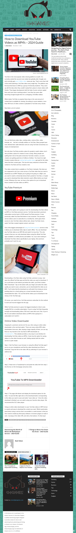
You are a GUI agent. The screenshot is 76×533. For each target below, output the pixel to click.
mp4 (17, 419)
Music (53, 193)
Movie (53, 191)
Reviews (39, 29)
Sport (52, 224)
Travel (53, 238)
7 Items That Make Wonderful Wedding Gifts (40, 467)
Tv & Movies (54, 241)
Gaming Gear (54, 160)
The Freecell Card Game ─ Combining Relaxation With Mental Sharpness (65, 88)
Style (52, 227)
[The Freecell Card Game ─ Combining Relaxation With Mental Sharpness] (55, 88)
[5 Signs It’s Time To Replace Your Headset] (26, 460)
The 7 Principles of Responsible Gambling (11, 466)
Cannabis (53, 121)
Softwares (54, 221)
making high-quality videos (27, 160)
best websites (55, 113)
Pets (52, 204)
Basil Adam (9, 45)
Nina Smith (54, 54)
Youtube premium (32, 419)
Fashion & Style (55, 143)
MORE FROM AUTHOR (23, 452)
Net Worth (54, 196)
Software (45, 29)
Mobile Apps (54, 188)
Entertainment (55, 141)
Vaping (53, 246)
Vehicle (53, 249)
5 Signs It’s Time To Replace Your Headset (26, 466)
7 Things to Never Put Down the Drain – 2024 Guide (38, 430)
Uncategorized (55, 243)
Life (52, 179)
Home (7, 29)
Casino (53, 129)
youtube (25, 419)
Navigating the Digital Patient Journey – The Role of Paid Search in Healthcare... (61, 50)
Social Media (54, 216)
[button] (70, 30)
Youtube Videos (41, 419)
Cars (52, 127)
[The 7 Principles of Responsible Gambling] (11, 460)
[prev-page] (45, 452)
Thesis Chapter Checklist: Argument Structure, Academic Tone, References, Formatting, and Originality (65, 70)
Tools (52, 235)
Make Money (54, 182)
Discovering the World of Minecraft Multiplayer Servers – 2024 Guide (13, 431)
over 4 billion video (21, 81)
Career (53, 124)
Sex (52, 210)
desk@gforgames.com (17, 500)
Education (32, 29)
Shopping (53, 213)
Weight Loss (54, 254)
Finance (53, 146)
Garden (53, 163)
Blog (52, 116)
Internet (53, 171)
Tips (51, 29)
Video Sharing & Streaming (15, 35)
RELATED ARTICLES (10, 452)
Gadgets (18, 29)
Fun (52, 149)
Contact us (57, 29)
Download (11, 419)
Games (12, 29)
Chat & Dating (55, 135)
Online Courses (55, 202)
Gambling (53, 154)
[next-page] (47, 452)
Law (52, 177)
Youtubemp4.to (9, 334)
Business (24, 29)
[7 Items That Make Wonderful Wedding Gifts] (41, 460)
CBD (52, 132)
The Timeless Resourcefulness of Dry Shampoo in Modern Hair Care (65, 97)
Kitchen (53, 174)
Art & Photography (56, 110)
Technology (54, 229)
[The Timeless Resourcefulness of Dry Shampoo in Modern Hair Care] (55, 97)
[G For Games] (38, 13)
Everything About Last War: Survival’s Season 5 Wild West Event (65, 80)
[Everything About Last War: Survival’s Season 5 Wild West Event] (55, 80)
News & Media (55, 199)
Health (53, 166)
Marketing (54, 185)
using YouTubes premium (32, 227)
